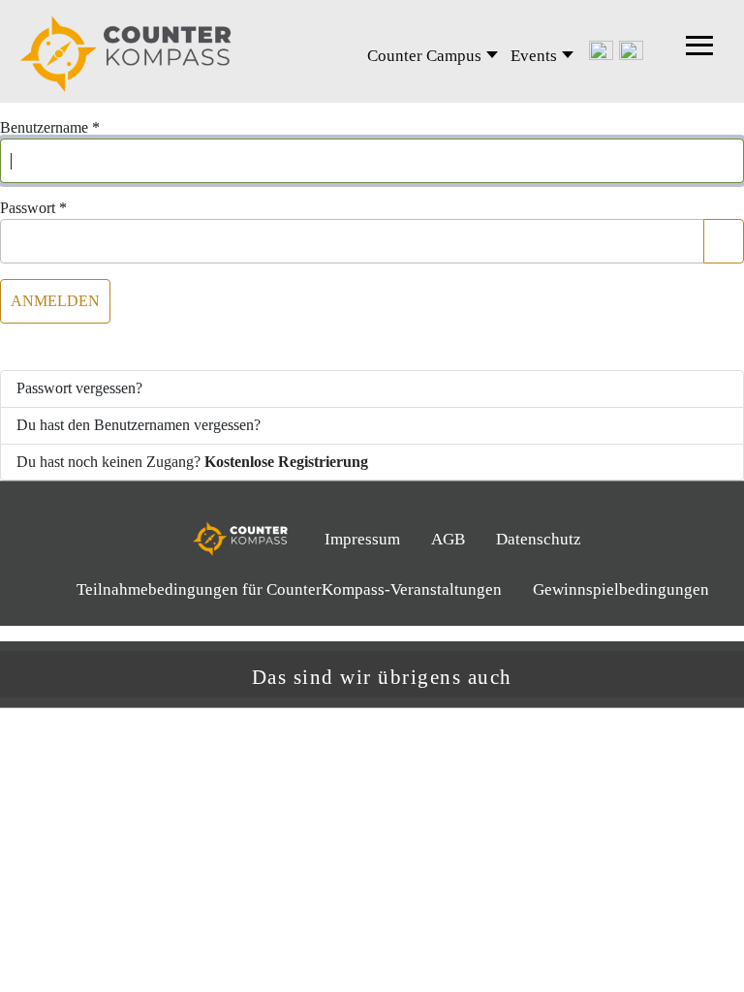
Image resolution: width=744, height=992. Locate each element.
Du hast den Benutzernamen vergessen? (138, 425)
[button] (720, 675)
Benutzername (50, 127)
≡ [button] (700, 51)
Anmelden (55, 301)
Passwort (33, 208)
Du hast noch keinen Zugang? (192, 461)
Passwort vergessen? (79, 388)
